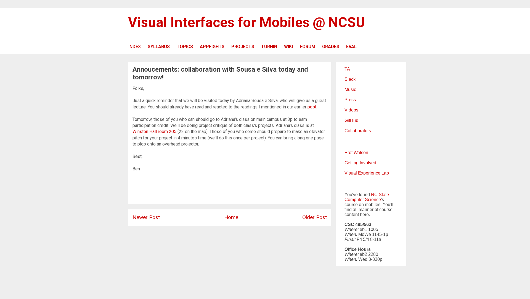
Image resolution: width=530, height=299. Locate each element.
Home (231, 217)
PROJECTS (242, 46)
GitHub (351, 120)
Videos (351, 110)
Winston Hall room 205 (154, 131)
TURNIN (269, 46)
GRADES (330, 46)
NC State (380, 194)
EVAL (351, 46)
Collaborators (357, 130)
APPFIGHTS (212, 46)
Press (350, 99)
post (312, 107)
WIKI (288, 46)
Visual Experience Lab (366, 173)
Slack (350, 79)
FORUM (307, 46)
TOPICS (185, 46)
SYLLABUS (159, 46)
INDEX (134, 46)
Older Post (314, 217)
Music (350, 89)
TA (347, 69)
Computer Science (362, 199)
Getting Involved (360, 162)
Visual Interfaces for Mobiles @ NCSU (246, 22)
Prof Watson (356, 152)
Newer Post (146, 217)
